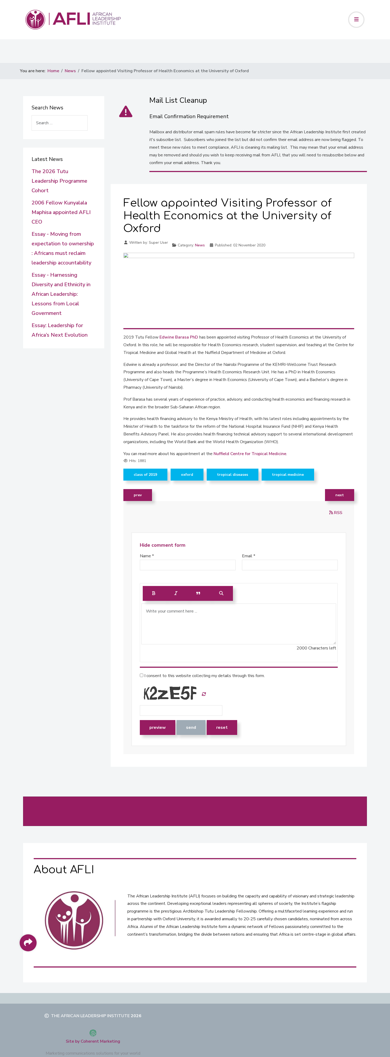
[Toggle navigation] (356, 19)
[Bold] (154, 593)
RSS (337, 513)
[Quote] (198, 593)
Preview (157, 727)
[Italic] (176, 593)
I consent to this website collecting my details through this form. (204, 676)
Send (191, 727)
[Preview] (221, 593)
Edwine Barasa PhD (178, 337)
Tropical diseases (232, 474)
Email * (248, 556)
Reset (222, 727)
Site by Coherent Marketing (93, 1041)
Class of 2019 (145, 474)
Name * (147, 556)
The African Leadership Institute (90, 1016)
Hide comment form (162, 545)
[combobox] (60, 123)
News (200, 245)
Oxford (187, 474)
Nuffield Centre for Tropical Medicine (250, 454)
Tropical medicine (288, 474)
